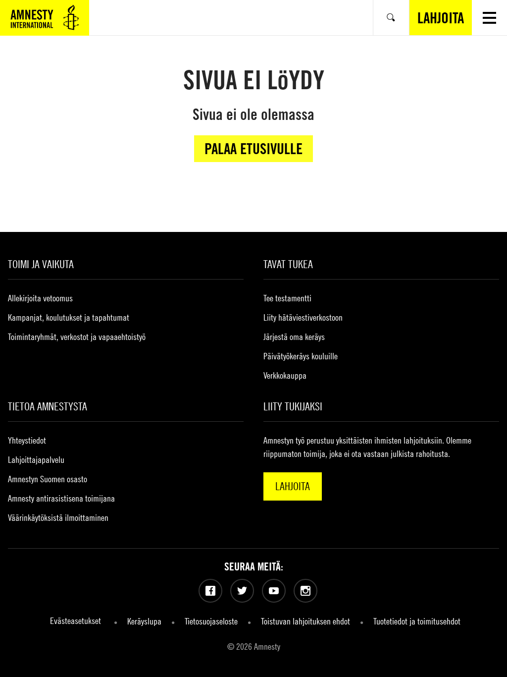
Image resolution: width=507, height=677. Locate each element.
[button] (489, 17)
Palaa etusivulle (253, 149)
